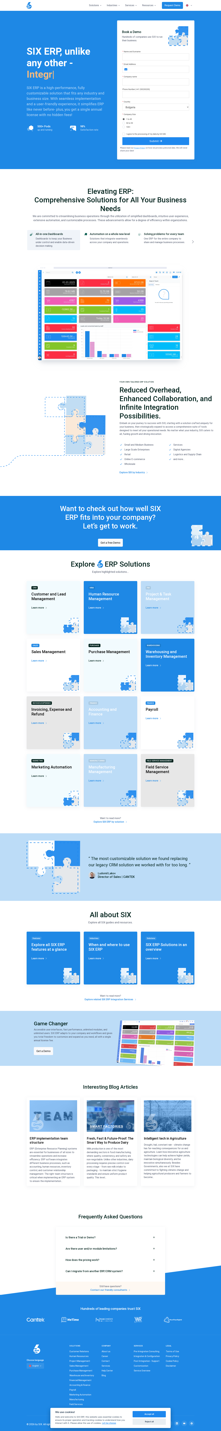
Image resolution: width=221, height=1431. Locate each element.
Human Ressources (79, 1356)
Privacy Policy (139, 148)
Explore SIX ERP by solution (109, 821)
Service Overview (142, 1370)
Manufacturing (76, 1399)
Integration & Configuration (147, 1356)
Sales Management (78, 1366)
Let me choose (109, 1423)
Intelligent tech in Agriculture (165, 1138)
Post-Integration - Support (146, 1361)
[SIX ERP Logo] (29, 5)
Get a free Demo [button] (110, 542)
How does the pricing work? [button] (82, 1259)
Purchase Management (80, 1370)
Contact (106, 1361)
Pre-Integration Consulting (146, 1351)
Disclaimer (171, 1366)
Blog (104, 1375)
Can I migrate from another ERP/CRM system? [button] (94, 1271)
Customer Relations (79, 1351)
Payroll (72, 1390)
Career (105, 1356)
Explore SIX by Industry (132, 472)
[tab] (53, 240)
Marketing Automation (80, 1394)
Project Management (79, 1361)
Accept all (149, 1414)
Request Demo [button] (172, 5)
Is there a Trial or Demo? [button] (80, 1237)
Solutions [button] (94, 5)
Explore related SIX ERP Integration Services (109, 999)
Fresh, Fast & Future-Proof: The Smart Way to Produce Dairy (110, 1140)
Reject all (149, 1421)
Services (106, 1366)
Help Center (107, 1370)
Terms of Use (172, 1351)
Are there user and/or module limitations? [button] (91, 1248)
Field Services (76, 1404)
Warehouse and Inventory (81, 1375)
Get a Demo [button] (43, 1051)
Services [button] (129, 5)
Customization (141, 1366)
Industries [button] (112, 5)
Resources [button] (147, 5)
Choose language (35, 1360)
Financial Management (80, 1380)
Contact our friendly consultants (109, 1290)
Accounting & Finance (79, 1385)
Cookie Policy (172, 1361)
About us (106, 1351)
